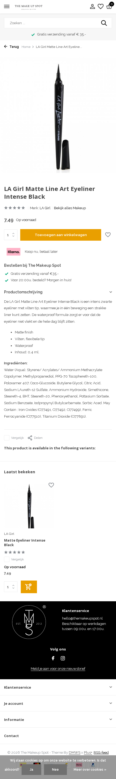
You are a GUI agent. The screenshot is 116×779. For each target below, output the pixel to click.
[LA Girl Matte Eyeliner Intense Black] (29, 506)
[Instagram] (63, 659)
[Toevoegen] (29, 587)
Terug (14, 47)
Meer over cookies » (90, 769)
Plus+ (88, 752)
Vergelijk (17, 438)
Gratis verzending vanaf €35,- (35, 274)
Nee (55, 769)
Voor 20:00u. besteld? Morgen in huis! (41, 280)
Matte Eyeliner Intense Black (24, 542)
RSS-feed (101, 752)
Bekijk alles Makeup (70, 208)
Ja (31, 769)
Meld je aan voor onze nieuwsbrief (58, 669)
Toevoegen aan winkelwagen (61, 235)
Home (26, 47)
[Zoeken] (104, 23)
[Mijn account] (92, 7)
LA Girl (45, 208)
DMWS (74, 752)
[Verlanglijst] (101, 6)
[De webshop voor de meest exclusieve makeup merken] (28, 7)
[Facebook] (53, 659)
